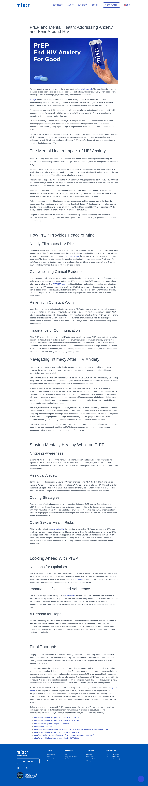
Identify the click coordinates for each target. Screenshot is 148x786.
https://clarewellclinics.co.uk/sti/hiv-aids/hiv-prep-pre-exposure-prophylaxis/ (64, 735)
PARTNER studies (60, 284)
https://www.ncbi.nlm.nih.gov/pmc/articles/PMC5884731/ (56, 732)
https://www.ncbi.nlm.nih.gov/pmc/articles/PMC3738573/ (56, 718)
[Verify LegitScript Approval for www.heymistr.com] (20, 778)
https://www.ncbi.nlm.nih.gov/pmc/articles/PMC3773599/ (56, 738)
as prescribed (69, 595)
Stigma (80, 579)
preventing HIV (58, 529)
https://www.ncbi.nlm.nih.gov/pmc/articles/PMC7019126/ (56, 720)
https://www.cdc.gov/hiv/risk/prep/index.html (51, 723)
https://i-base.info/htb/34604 (45, 726)
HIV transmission (72, 256)
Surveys (33, 100)
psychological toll (85, 89)
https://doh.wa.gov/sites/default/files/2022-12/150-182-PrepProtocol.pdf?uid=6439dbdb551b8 (71, 729)
